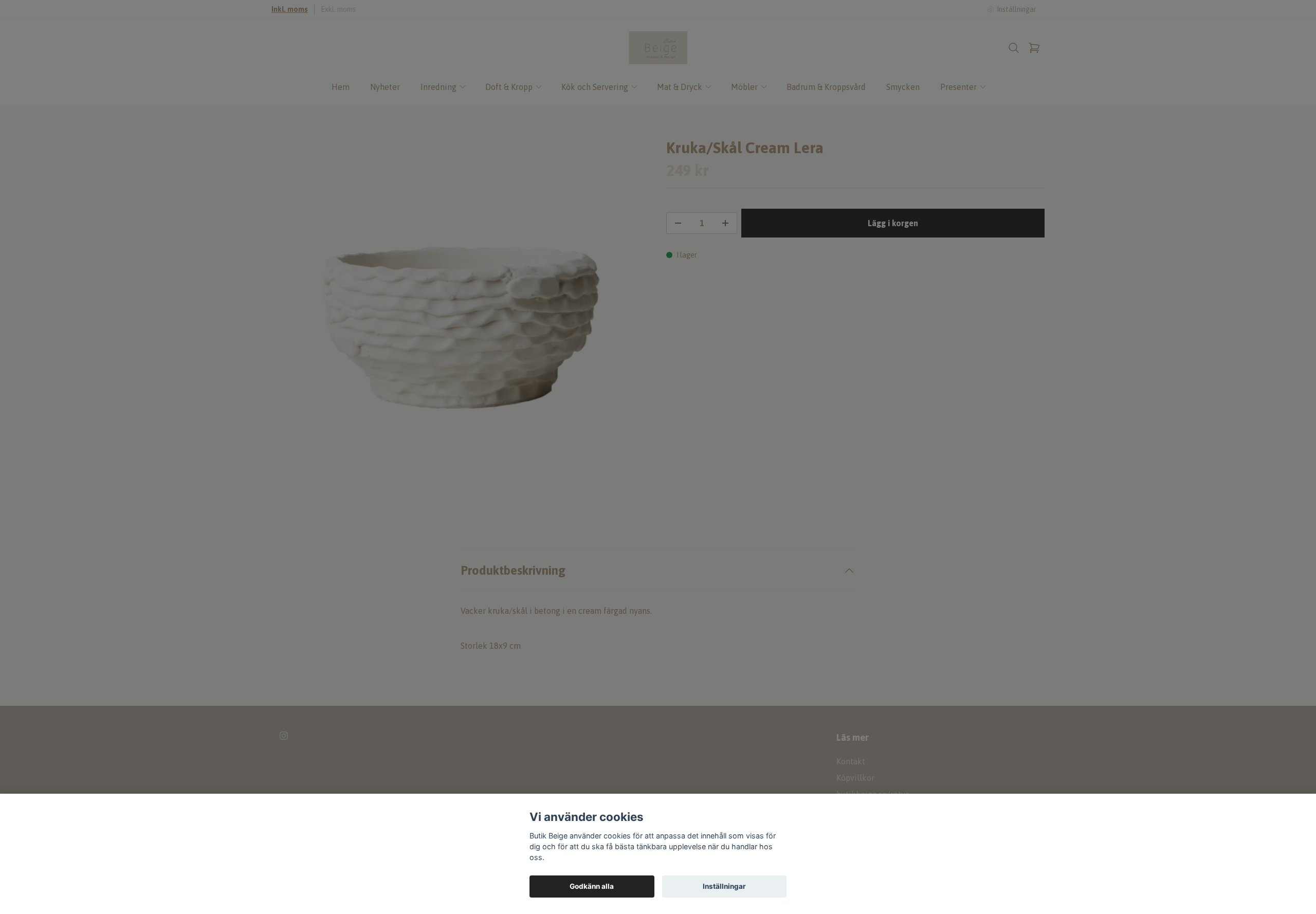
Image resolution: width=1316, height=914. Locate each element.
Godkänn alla (592, 886)
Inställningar (724, 886)
